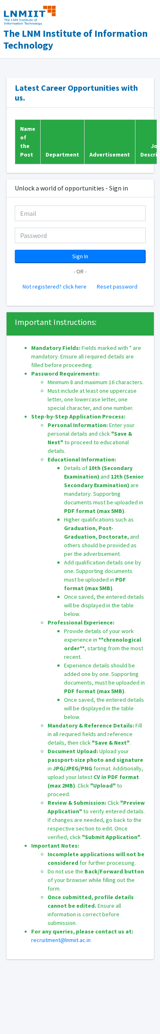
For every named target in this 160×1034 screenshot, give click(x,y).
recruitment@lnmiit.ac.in (61, 940)
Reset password (117, 286)
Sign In (80, 256)
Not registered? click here (55, 286)
